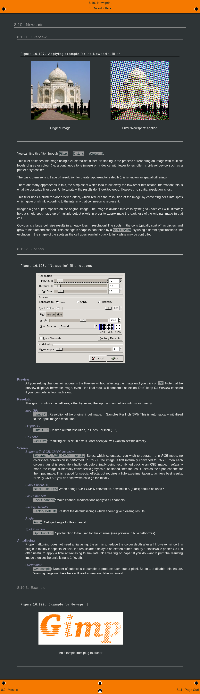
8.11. (188, 689)
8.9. (9, 689)
